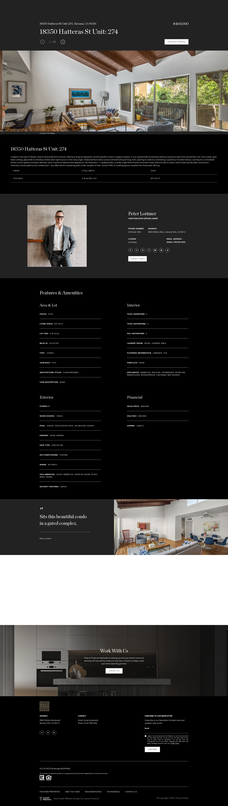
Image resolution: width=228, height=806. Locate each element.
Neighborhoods (93, 792)
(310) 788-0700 (90, 723)
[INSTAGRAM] (136, 250)
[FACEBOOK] (130, 250)
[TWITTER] (149, 250)
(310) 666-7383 (134, 232)
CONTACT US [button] (114, 671)
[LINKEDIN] (143, 250)
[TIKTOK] (167, 250)
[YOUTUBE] (155, 250)
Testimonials (113, 792)
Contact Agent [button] (137, 259)
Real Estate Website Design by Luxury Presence (76, 798)
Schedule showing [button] (176, 42)
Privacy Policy (174, 743)
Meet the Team (72, 792)
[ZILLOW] (161, 250)
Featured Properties (50, 792)
